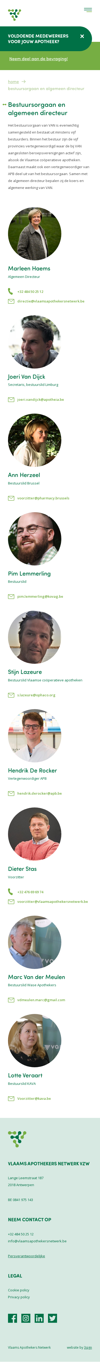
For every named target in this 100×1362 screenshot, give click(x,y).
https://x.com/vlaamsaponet (52, 1318)
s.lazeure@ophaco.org (36, 695)
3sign (88, 1347)
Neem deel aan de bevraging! (38, 58)
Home (13, 81)
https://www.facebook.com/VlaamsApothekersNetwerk (12, 1318)
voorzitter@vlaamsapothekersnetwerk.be (52, 901)
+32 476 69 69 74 (30, 892)
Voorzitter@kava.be (34, 1098)
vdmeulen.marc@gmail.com (41, 999)
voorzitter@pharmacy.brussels (43, 498)
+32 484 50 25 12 (30, 291)
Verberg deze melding (82, 36)
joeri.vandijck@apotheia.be (40, 399)
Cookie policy (18, 1290)
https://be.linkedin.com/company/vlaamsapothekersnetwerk (39, 1318)
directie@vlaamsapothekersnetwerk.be (51, 301)
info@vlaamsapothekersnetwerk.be (37, 1241)
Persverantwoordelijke (26, 1256)
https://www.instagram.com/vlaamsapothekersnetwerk (25, 1318)
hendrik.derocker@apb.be (39, 793)
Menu (88, 10)
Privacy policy (19, 1297)
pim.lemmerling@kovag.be (40, 596)
